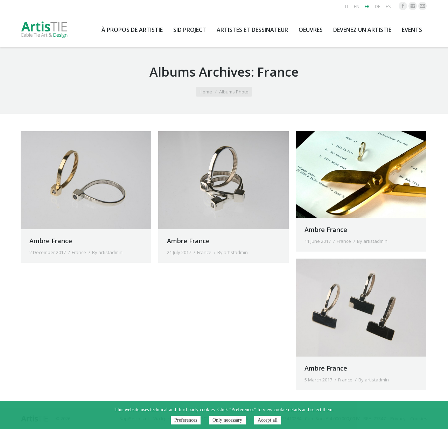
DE (377, 6)
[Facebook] (403, 6)
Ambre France (50, 241)
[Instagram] (412, 6)
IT (347, 6)
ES (388, 6)
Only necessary (227, 420)
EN (356, 6)
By (107, 252)
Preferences (185, 420)
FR (367, 6)
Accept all (268, 420)
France (79, 252)
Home (206, 92)
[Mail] (422, 6)
